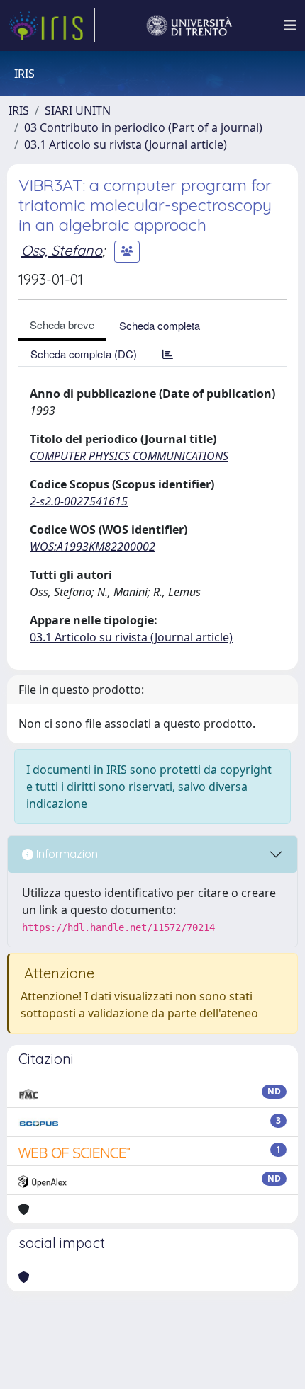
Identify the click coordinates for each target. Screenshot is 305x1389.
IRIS (19, 110)
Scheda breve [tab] (62, 324)
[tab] (167, 353)
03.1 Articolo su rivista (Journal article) (125, 144)
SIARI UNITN (78, 110)
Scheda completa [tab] (159, 325)
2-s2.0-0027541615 (79, 501)
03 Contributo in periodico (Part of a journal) (143, 127)
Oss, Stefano (61, 250)
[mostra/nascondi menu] (290, 25)
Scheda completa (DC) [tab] (83, 353)
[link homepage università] (189, 25)
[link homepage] (52, 25)
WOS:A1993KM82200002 (92, 546)
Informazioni (66, 854)
